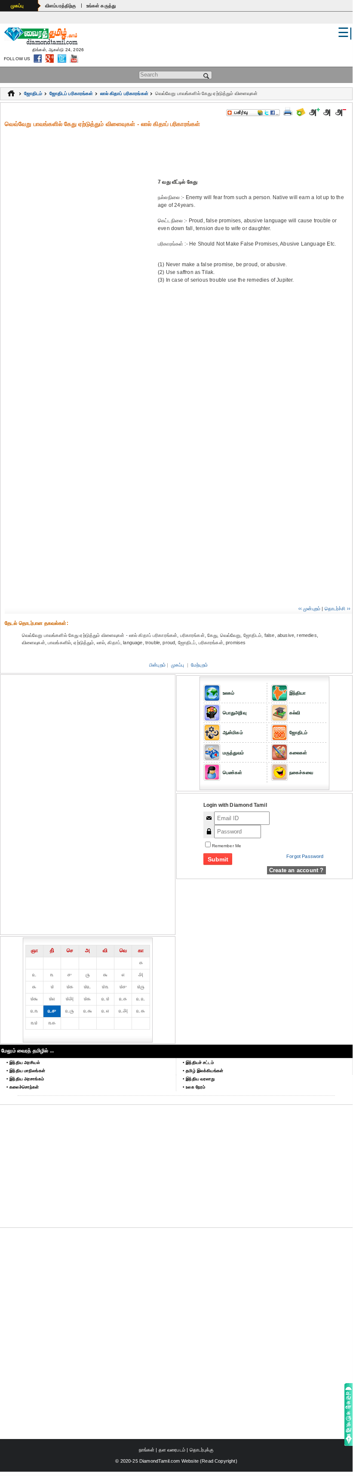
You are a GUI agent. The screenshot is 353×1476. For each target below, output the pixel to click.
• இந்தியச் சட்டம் (198, 1062)
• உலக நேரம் (194, 1087)
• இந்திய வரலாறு (199, 1078)
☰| (345, 32)
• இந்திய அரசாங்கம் (25, 1078)
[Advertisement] (178, 147)
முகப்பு (17, 5)
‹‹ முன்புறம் (309, 608)
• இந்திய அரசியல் (23, 1062)
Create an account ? (296, 870)
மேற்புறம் (199, 664)
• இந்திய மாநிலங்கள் (25, 1070)
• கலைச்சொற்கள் (22, 1087)
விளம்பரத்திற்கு (61, 5)
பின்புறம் (157, 664)
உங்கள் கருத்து (101, 5)
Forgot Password (304, 856)
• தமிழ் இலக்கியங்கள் (203, 1070)
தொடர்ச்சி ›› (337, 608)
